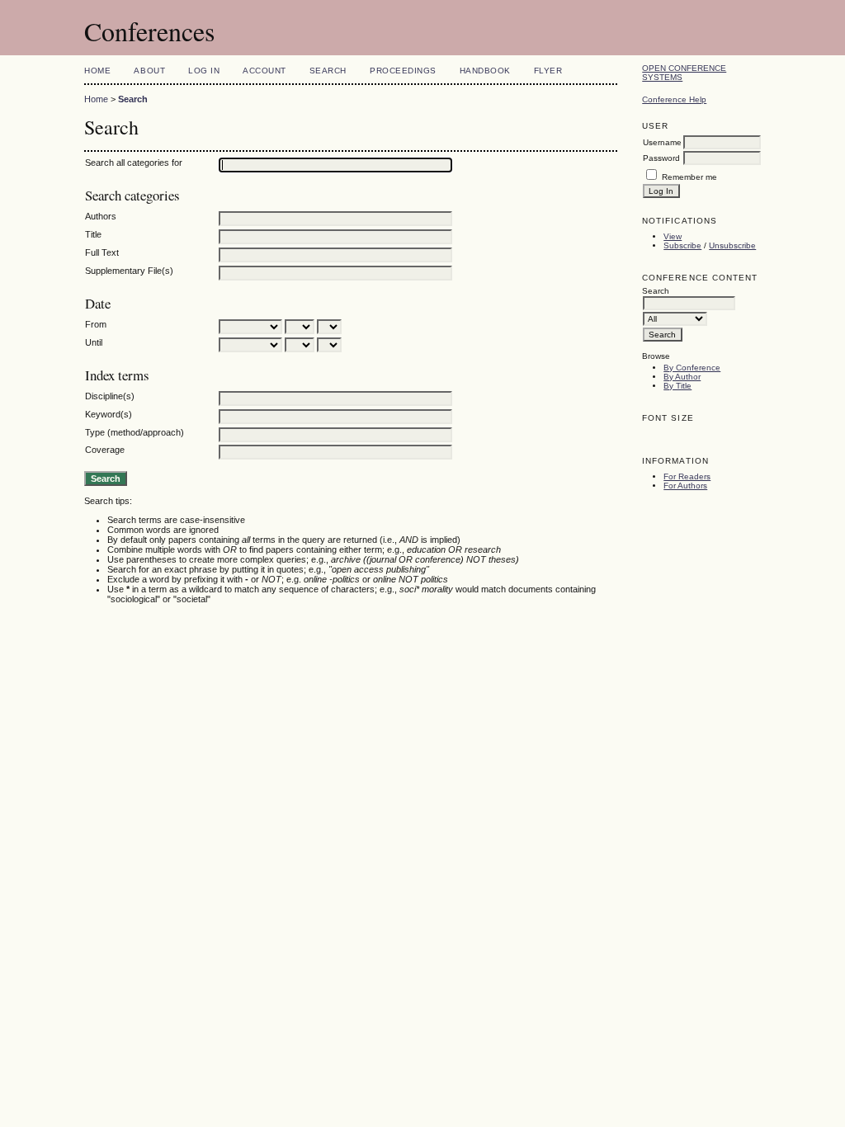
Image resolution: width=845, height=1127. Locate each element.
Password (661, 158)
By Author (682, 376)
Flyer (548, 70)
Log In (204, 70)
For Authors (685, 485)
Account (264, 70)
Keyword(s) (108, 414)
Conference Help (674, 99)
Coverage (105, 450)
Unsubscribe (732, 245)
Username (662, 142)
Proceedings (403, 70)
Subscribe (682, 245)
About (149, 70)
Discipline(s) (110, 396)
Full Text (102, 252)
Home (97, 70)
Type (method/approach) (134, 432)
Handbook (485, 70)
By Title (677, 385)
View (672, 236)
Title (93, 234)
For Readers (686, 476)
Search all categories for (133, 162)
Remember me (689, 177)
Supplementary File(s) (129, 271)
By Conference (691, 367)
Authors (100, 216)
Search (328, 70)
